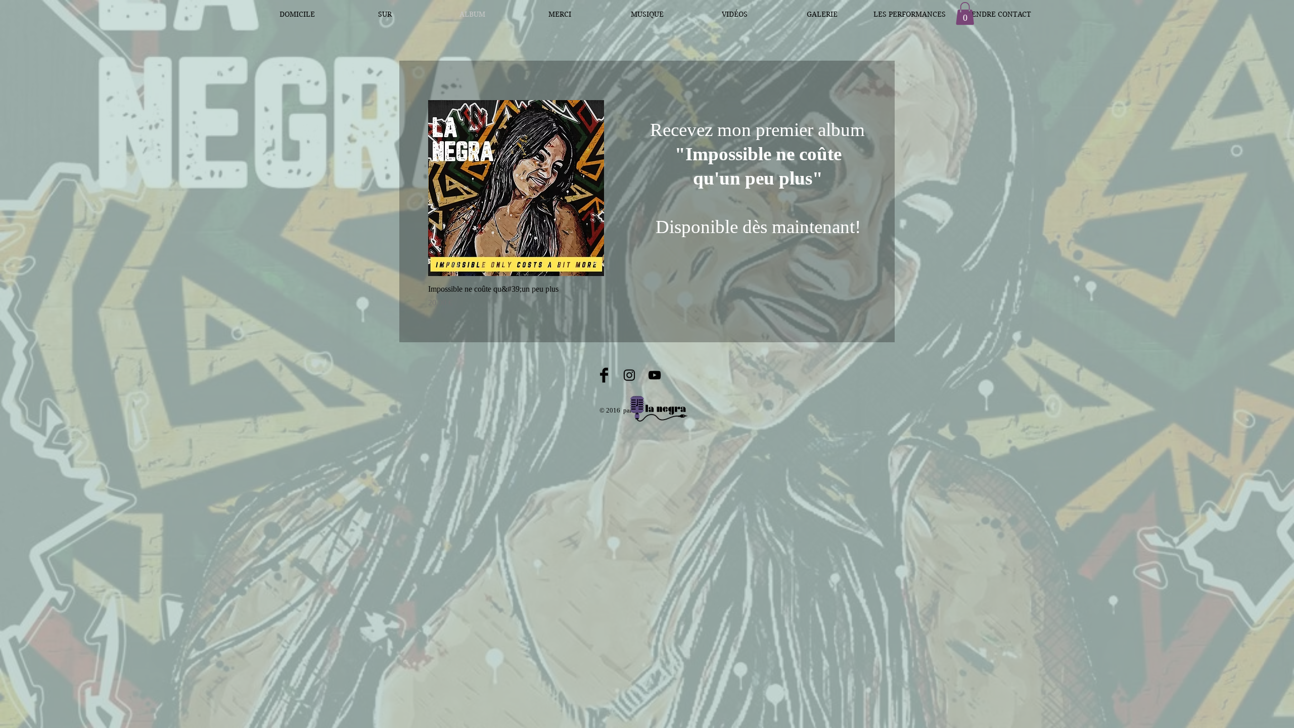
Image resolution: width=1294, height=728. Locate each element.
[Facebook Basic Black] (604, 375)
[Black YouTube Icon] (654, 375)
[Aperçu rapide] (516, 188)
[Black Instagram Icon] (629, 375)
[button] (965, 13)
